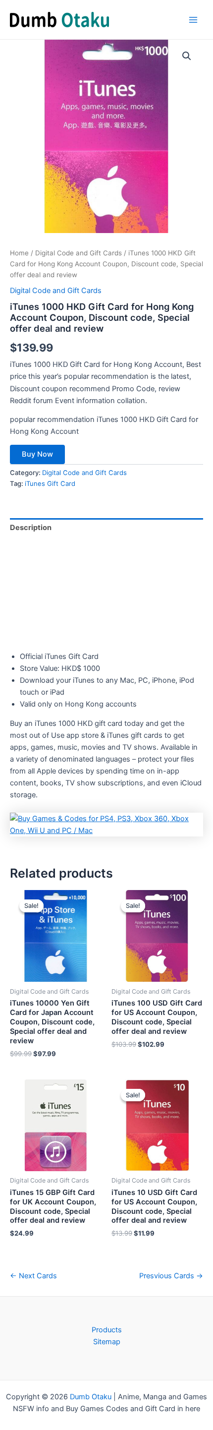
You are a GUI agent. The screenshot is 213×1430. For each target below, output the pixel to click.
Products (107, 1329)
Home (19, 253)
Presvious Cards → (171, 1275)
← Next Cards (33, 1275)
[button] (187, 56)
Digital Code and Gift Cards (78, 253)
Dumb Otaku (90, 1396)
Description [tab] (31, 527)
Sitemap (106, 1341)
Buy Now (37, 454)
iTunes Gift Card (50, 483)
